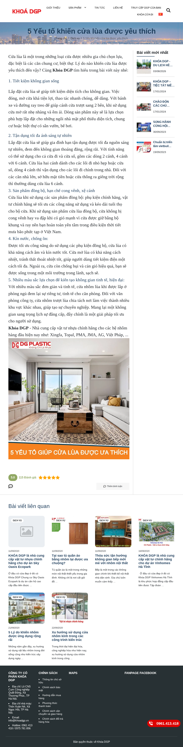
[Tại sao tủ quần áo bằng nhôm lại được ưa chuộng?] (70, 531)
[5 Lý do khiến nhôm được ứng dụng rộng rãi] (26, 608)
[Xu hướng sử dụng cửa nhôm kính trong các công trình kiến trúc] (70, 608)
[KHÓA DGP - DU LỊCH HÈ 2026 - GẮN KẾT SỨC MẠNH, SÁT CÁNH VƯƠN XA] (144, 66)
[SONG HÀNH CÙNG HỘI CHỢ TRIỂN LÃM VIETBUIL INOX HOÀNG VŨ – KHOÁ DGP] (144, 127)
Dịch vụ (17, 520)
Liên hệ (118, 7)
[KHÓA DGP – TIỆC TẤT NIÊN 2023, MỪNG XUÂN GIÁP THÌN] (144, 87)
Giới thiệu (53, 7)
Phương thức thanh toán (48, 704)
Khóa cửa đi (145, 14)
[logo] (27, 11)
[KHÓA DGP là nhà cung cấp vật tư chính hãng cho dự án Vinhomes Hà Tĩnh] (157, 531)
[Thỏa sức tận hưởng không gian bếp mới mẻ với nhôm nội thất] (113, 531)
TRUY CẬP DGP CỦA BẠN (146, 7)
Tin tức (100, 7)
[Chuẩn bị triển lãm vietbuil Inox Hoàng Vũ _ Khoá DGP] (144, 147)
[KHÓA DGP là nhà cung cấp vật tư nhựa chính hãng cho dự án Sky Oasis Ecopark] (26, 531)
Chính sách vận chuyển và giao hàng (50, 712)
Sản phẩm (75, 7)
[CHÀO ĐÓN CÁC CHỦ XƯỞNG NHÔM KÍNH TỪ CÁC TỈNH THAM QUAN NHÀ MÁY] (144, 107)
